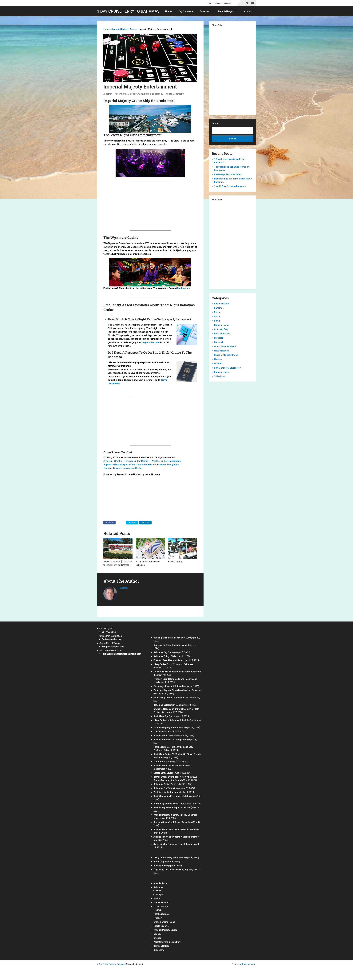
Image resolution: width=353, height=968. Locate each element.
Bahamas (204, 11)
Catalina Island (221, 325)
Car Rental (142, 461)
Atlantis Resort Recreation (166, 735)
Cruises (129, 461)
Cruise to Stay (221, 329)
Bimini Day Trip (175, 561)
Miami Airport (121, 464)
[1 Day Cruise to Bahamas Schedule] (150, 548)
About (156, 861)
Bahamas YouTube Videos (166, 788)
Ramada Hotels (222, 372)
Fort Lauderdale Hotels (144, 464)
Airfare (107, 461)
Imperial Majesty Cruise (124, 29)
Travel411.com (248, 964)
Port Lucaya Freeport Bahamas (169, 803)
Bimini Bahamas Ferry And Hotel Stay (172, 796)
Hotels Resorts (221, 350)
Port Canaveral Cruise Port (227, 368)
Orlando (218, 363)
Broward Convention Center (127, 468)
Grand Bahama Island (225, 346)
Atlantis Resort (221, 303)
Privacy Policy (160, 865)
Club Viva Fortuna (162, 731)
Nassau (159, 93)
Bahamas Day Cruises (164, 652)
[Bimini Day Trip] (182, 548)
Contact (248, 11)
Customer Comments (164, 761)
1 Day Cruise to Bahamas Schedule (171, 720)
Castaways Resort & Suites (228, 174)
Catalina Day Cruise (163, 773)
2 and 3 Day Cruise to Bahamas (230, 186)
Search (215, 123)
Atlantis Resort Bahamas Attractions (171, 765)
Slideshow (219, 376)
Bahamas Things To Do (165, 656)
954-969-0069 (109, 632)
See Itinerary (183, 288)
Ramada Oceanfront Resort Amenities (172, 822)
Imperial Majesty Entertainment (169, 727)
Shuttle (118, 461)
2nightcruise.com (150, 342)
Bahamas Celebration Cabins (168, 705)
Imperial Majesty (227, 11)
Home (168, 11)
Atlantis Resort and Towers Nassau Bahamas (176, 829)
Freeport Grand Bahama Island (168, 660)
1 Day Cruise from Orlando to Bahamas (173, 664)
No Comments (176, 93)
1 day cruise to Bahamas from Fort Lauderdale (177, 671)
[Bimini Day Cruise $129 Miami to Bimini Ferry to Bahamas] (118, 548)
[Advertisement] (150, 206)
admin (109, 93)
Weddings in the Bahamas (166, 792)
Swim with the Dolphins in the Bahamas (173, 844)
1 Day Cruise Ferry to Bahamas (219, 3)
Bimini (217, 312)
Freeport (218, 338)
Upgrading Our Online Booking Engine (172, 869)
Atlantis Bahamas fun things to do (170, 739)
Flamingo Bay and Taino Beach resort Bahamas (177, 690)
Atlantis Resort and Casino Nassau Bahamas (176, 836)
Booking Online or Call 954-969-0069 (172, 637)
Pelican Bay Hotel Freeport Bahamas (171, 807)
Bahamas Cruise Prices (165, 784)
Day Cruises (185, 11)
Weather (156, 461)
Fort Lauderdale (222, 333)
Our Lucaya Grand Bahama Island (170, 645)
